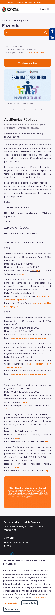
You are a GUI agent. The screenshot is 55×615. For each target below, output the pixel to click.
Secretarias (17, 46)
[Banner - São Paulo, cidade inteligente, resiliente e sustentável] (27, 492)
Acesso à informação (15, 2)
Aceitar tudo (29, 603)
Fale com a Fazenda (17, 542)
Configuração (11, 603)
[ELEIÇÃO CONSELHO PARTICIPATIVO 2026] (27, 84)
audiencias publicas (37, 52)
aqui (6, 408)
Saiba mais (40, 597)
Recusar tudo (11, 609)
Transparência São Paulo (33, 2)
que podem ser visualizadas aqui (29, 337)
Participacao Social (15, 52)
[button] (41, 109)
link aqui (35, 270)
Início (7, 46)
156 (46, 2)
